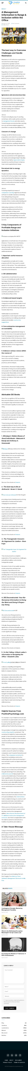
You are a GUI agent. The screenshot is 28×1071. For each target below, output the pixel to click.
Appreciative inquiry (19, 160)
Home (6, 1060)
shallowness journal (7, 774)
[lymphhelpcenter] (14, 2)
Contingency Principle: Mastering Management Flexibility (12, 909)
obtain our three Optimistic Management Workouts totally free (13, 878)
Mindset (4, 9)
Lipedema (4, 1025)
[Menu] (3, 3)
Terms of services (19, 1062)
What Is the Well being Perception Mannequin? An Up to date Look (12, 931)
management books (9, 121)
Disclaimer (18, 1060)
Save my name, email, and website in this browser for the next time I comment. (14, 1002)
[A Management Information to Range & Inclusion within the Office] (14, 36)
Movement (4, 1033)
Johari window (20, 797)
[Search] (25, 3)
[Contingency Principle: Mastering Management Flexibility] (14, 899)
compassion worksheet (15, 755)
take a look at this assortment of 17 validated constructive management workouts (13, 815)
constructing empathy (8, 732)
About (11, 1060)
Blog (3, 1023)
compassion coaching (8, 192)
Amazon (17, 482)
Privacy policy (7, 1062)
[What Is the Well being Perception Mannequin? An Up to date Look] (14, 922)
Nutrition (4, 1035)
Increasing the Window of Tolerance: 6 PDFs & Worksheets (14, 954)
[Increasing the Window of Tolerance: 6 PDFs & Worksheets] (14, 945)
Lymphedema (5, 1028)
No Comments (16, 23)
